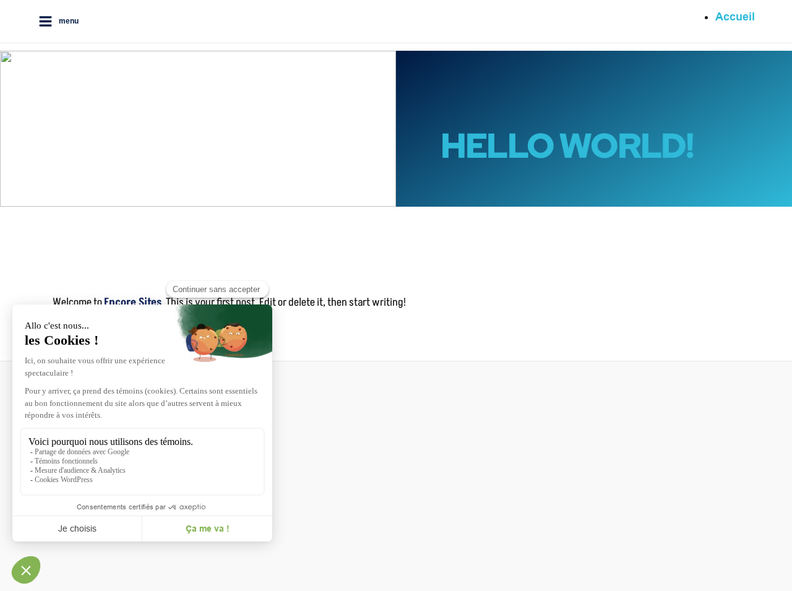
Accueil (735, 17)
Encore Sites (132, 302)
